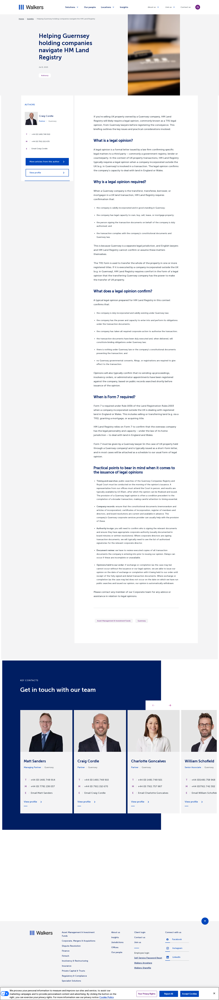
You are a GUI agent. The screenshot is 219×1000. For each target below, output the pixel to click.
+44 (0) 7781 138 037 (43, 786)
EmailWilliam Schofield (205, 792)
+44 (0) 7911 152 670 (41, 141)
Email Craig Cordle (40, 149)
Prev (153, 705)
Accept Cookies (189, 994)
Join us (168, 7)
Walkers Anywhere (143, 963)
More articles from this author (44, 161)
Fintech (65, 956)
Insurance (66, 966)
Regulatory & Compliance (74, 976)
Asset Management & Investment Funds (114, 621)
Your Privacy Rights (146, 994)
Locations (106, 7)
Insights (124, 7)
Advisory (44, 75)
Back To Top (205, 921)
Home (21, 19)
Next (170, 705)
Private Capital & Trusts (73, 971)
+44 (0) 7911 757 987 (150, 786)
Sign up (170, 893)
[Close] (214, 993)
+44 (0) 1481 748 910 (41, 134)
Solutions (70, 7)
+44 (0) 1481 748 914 (43, 779)
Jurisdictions (117, 942)
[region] (109, 993)
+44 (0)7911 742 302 (203, 786)
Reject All (168, 994)
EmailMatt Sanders (41, 792)
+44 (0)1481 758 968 (203, 779)
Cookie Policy (106, 997)
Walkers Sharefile (142, 968)
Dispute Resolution (71, 946)
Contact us (186, 7)
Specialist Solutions (71, 981)
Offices (114, 947)
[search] (197, 7)
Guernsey (142, 621)
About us (152, 7)
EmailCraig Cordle (94, 792)
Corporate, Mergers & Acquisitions (78, 941)
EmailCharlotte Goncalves (153, 792)
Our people (90, 7)
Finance (65, 951)
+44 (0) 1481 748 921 (150, 779)
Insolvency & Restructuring (75, 961)
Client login (139, 932)
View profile (35, 172)
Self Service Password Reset (148, 958)
